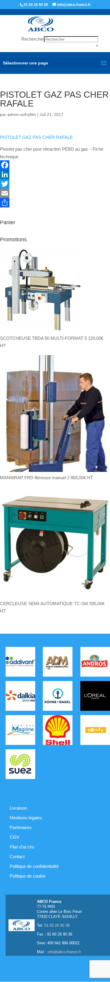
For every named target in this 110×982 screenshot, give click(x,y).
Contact (17, 856)
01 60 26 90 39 (36, 5)
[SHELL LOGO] (57, 731)
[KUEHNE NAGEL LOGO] (57, 697)
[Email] (55, 193)
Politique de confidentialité (34, 866)
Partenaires (21, 827)
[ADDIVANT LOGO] (20, 663)
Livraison (18, 807)
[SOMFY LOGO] (95, 731)
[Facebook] (55, 165)
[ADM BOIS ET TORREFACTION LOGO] (57, 663)
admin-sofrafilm (21, 114)
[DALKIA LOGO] (20, 697)
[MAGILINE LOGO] (20, 731)
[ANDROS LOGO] (95, 663)
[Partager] (55, 202)
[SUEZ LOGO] (20, 765)
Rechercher (32, 38)
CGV (14, 837)
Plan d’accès (22, 846)
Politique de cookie (27, 875)
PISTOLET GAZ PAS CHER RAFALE (36, 137)
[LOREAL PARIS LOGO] (95, 697)
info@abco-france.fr (64, 952)
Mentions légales (26, 817)
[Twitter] (55, 184)
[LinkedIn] (55, 174)
